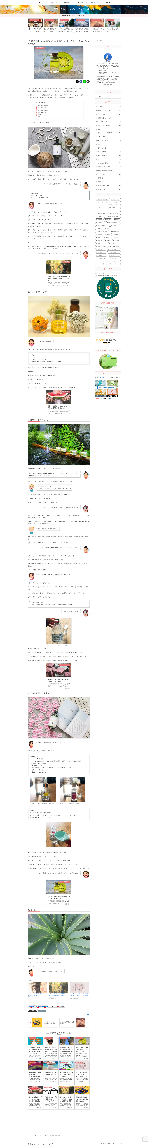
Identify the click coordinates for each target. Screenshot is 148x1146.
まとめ (39, 114)
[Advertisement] (59, 1123)
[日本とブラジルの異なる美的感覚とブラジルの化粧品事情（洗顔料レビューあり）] (58, 987)
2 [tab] (71, 35)
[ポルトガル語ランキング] (61, 1006)
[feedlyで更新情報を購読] (108, 85)
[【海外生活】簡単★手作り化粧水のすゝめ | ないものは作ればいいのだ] (37, 987)
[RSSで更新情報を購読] (111, 85)
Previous (27, 26)
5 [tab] (78, 35)
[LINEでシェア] (84, 81)
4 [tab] (76, 35)
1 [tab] (69, 35)
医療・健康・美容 (33, 1010)
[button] (88, 81)
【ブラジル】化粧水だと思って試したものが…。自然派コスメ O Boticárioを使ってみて (79, 995)
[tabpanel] (35, 26)
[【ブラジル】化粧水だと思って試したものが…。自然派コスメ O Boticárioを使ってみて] (79, 987)
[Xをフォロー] (105, 85)
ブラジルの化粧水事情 (43, 105)
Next (121, 26)
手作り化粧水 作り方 (43, 112)
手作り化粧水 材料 (42, 107)
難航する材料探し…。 (43, 110)
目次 (39, 102)
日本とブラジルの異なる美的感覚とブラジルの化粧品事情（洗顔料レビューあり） (58, 995)
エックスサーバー (104, 377)
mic (109, 61)
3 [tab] (74, 35)
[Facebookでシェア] (80, 81)
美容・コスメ (42, 1010)
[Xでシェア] (77, 81)
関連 (39, 116)
